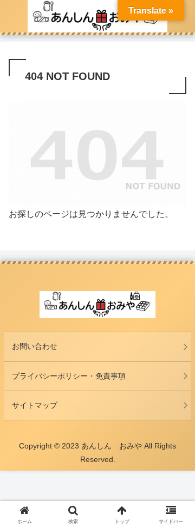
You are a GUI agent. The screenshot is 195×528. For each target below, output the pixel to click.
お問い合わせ (34, 346)
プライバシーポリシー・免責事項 (69, 376)
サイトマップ (34, 405)
